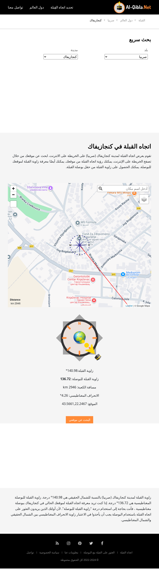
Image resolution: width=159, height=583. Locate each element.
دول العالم (37, 7)
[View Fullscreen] (13, 204)
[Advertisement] (79, 100)
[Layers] (144, 199)
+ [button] (13, 188)
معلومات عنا (71, 552)
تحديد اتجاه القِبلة (62, 7)
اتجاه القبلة (126, 552)
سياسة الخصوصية (49, 552)
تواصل (30, 552)
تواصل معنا (15, 7)
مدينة (74, 50)
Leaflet (129, 305)
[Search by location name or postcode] (101, 189)
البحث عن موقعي (79, 420)
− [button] (13, 194)
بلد (146, 50)
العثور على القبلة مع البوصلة (99, 552)
